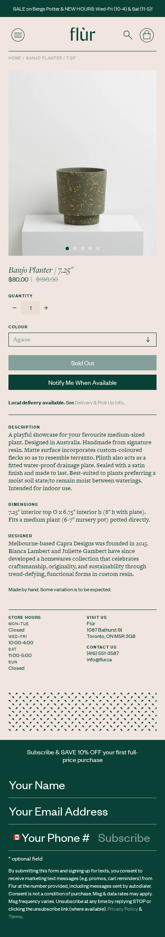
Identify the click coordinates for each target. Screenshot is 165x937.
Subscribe (124, 837)
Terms (15, 916)
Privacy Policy (122, 908)
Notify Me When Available (82, 382)
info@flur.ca (99, 659)
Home (14, 57)
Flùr (91, 623)
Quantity (20, 295)
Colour (18, 326)
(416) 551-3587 (103, 653)
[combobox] (15, 837)
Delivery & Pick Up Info (99, 402)
